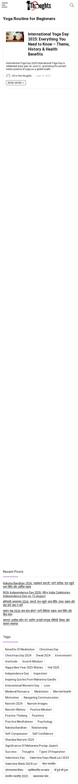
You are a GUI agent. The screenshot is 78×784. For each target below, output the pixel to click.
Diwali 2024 (43, 655)
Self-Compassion (16, 733)
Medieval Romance (17, 691)
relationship (40, 727)
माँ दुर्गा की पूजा (61, 770)
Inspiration (40, 673)
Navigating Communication (41, 697)
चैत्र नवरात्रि (49, 763)
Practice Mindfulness (19, 721)
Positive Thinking (16, 715)
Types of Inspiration (52, 751)
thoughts (27, 751)
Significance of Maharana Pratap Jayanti (31, 745)
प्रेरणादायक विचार (14, 770)
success (11, 751)
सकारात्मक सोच (40, 776)
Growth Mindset (32, 661)
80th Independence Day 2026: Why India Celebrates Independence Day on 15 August (36, 594)
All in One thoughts (21, 75)
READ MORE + (16, 82)
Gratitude (11, 661)
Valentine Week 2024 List (21, 763)
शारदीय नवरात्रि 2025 (16, 776)
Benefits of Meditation (20, 649)
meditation (41, 691)
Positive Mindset (41, 709)
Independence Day (17, 673)
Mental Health (62, 691)
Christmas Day (48, 649)
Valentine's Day (15, 757)
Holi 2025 (53, 667)
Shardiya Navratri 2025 (19, 739)
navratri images (37, 703)
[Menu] (5, 5)
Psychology (45, 721)
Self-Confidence (42, 733)
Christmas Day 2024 (18, 655)
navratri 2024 (13, 703)
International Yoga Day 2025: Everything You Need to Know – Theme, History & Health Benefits (49, 44)
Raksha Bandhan (16, 727)
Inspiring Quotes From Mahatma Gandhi (30, 679)
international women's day (22, 685)
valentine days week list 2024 (49, 757)
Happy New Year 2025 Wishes (24, 667)
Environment (63, 655)
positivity (38, 715)
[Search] (72, 5)
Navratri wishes (15, 709)
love (47, 685)
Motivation (12, 697)
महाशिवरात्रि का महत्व (38, 770)
